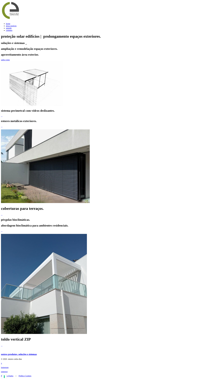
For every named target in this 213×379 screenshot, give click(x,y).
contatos (9, 30)
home (8, 24)
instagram (5, 367)
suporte (9, 28)
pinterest (4, 372)
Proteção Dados (7, 376)
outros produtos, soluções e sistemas (19, 354)
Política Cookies (25, 376)
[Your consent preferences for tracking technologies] (4, 376)
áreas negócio (11, 26)
